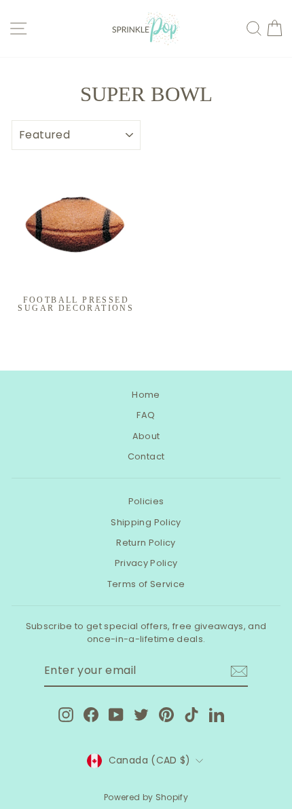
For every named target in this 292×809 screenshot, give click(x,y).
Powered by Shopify (146, 797)
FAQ (145, 415)
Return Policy (146, 542)
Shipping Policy (146, 522)
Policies (146, 501)
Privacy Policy (146, 563)
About (146, 436)
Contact (146, 456)
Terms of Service (146, 584)
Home (146, 394)
